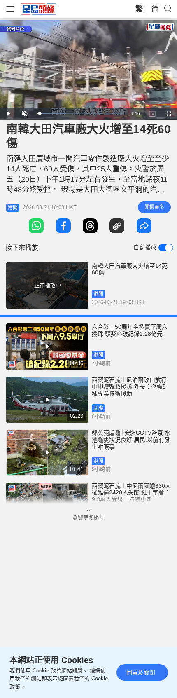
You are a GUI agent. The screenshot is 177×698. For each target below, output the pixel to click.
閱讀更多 (154, 207)
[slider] (79, 113)
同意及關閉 (140, 672)
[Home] (38, 9)
